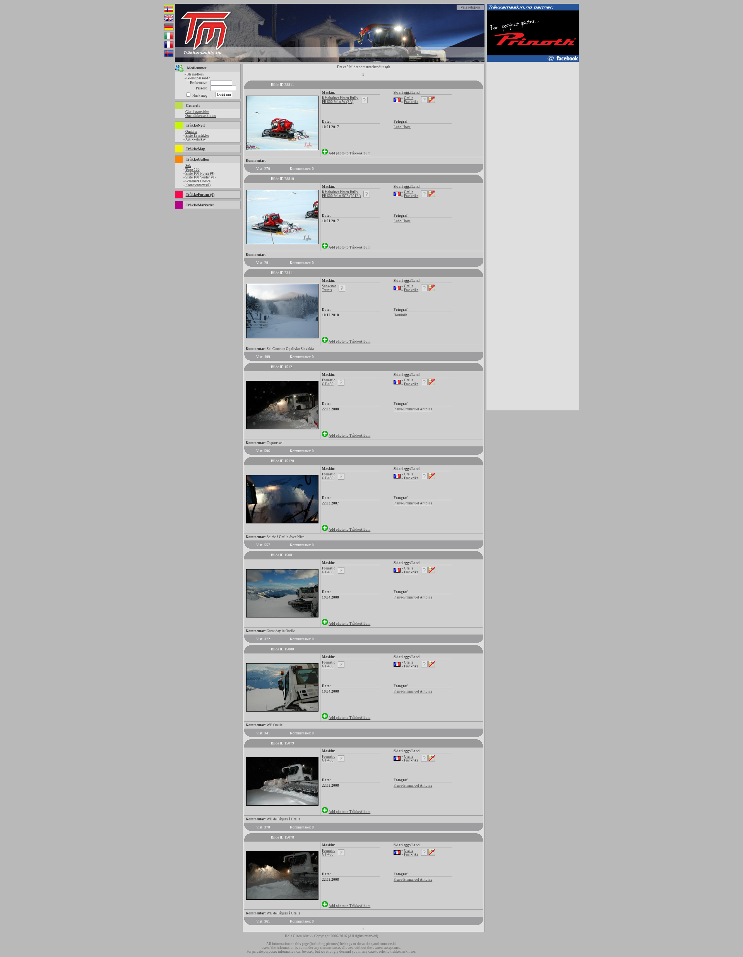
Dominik (400, 315)
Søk (188, 166)
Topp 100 (192, 170)
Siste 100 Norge (199, 173)
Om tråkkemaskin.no (200, 116)
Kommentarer (198, 185)
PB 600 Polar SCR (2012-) (341, 196)
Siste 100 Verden (200, 177)
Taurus (327, 290)
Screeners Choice (198, 181)
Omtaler (191, 132)
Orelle (408, 98)
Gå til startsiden (197, 112)
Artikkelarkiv (195, 139)
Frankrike (411, 102)
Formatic (328, 380)
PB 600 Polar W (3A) (337, 102)
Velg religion (470, 7)
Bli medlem (195, 74)
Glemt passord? (198, 78)
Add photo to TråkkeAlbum (349, 153)
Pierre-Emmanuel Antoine (413, 409)
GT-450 (328, 384)
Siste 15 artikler (197, 135)
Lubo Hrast (402, 127)
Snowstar (329, 286)
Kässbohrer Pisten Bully (340, 98)
